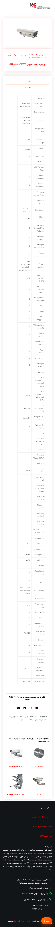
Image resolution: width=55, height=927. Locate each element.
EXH (39, 794)
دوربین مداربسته (38, 55)
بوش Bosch (34, 716)
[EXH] (39, 781)
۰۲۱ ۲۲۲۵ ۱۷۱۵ (38, 905)
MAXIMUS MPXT (16, 766)
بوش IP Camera (22, 716)
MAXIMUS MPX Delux (16, 794)
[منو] (6, 6)
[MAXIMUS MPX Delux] (16, 781)
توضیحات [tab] (27, 81)
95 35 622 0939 (27, 893)
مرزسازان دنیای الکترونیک (23, 921)
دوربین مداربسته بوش (21, 55)
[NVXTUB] (39, 753)
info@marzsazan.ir (35, 888)
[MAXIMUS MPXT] (16, 753)
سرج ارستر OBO (46, 836)
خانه (47, 55)
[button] (37, 708)
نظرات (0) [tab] (27, 87)
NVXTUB (39, 766)
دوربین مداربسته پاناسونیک (41, 826)
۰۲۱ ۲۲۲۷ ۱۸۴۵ (36, 909)
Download (26, 681)
